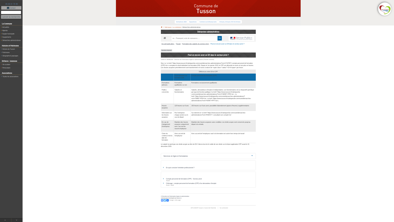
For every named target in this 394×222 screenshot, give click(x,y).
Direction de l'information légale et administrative (175, 196)
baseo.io (179, 198)
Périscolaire (6, 68)
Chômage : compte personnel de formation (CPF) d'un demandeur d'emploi (191, 183)
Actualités (5, 27)
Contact (13, 8)
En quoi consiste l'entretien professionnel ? (180, 167)
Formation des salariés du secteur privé (195, 44)
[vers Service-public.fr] (241, 38)
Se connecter (224, 208)
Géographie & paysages (10, 56)
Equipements (6, 37)
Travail (178, 44)
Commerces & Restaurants (208, 22)
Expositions (193, 22)
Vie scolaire (6, 64)
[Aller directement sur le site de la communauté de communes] (385, 9)
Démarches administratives (11, 40)
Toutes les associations (10, 76)
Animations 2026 (181, 22)
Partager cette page (175, 200)
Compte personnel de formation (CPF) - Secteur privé (184, 179)
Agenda (4, 30)
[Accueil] (161, 27)
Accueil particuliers (168, 44)
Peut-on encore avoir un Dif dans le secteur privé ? (227, 44)
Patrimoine (6, 52)
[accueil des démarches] (164, 38)
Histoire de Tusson (8, 49)
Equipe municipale (8, 34)
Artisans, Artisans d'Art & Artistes (230, 22)
